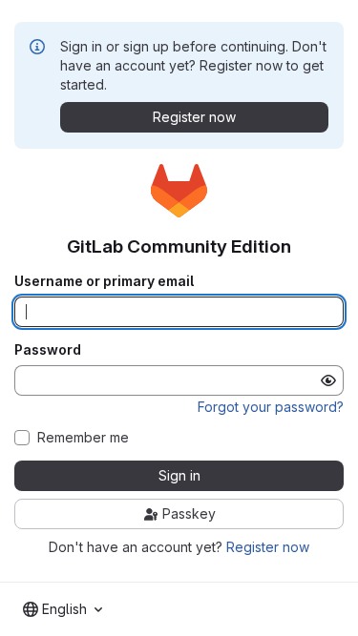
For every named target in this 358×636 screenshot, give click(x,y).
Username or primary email (104, 281)
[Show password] (328, 380)
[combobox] (62, 609)
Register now (267, 547)
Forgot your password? (271, 407)
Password (47, 350)
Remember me (83, 437)
